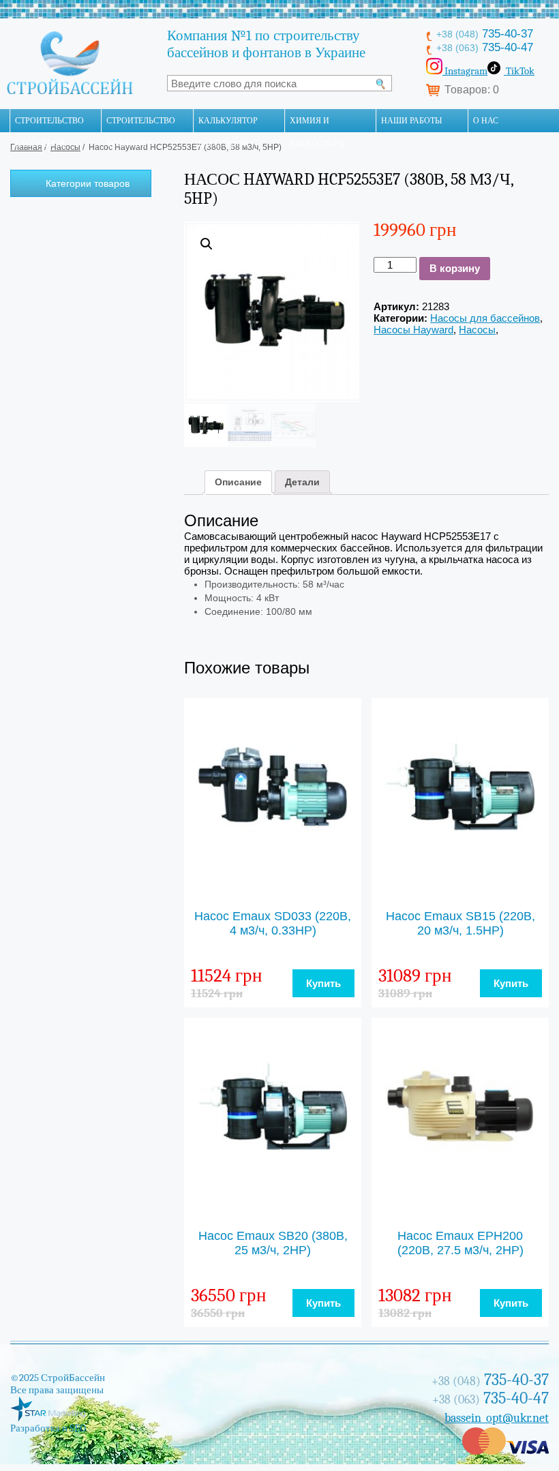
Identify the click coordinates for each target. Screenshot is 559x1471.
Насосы (477, 329)
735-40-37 (484, 33)
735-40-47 (484, 47)
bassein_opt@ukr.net (496, 1418)
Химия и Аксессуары (317, 124)
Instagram (464, 71)
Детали (302, 481)
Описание (238, 481)
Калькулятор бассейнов (228, 124)
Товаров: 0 (471, 89)
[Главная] (5, 120)
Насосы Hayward (413, 329)
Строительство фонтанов (140, 124)
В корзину (454, 268)
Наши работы (411, 120)
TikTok (519, 71)
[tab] (238, 482)
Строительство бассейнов (49, 124)
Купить (323, 983)
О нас (485, 120)
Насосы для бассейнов (485, 318)
